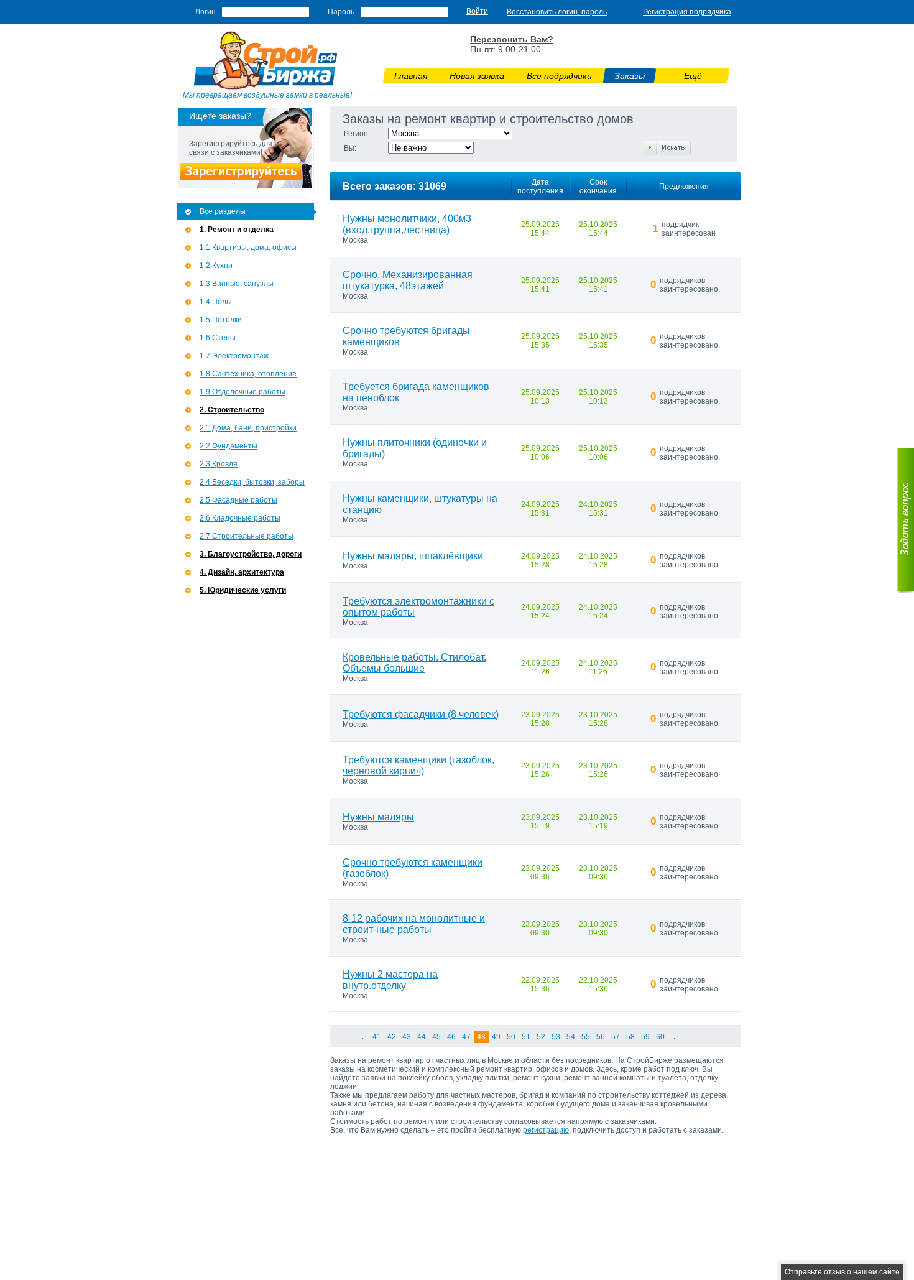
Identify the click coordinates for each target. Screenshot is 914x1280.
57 (615, 1036)
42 (391, 1036)
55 (585, 1036)
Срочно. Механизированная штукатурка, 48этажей (408, 280)
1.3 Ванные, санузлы (237, 283)
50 (511, 1036)
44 (421, 1036)
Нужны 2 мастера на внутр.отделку (390, 980)
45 (436, 1036)
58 (630, 1036)
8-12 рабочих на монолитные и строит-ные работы (414, 924)
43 (406, 1036)
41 (376, 1036)
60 (660, 1036)
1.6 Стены (218, 337)
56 (600, 1036)
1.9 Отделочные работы (242, 391)
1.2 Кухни (216, 265)
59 (645, 1036)
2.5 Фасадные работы (238, 500)
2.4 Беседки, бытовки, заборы (252, 482)
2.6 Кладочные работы (240, 518)
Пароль (341, 11)
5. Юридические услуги (243, 590)
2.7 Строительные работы (246, 536)
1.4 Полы (216, 301)
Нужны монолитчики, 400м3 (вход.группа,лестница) (407, 224)
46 (451, 1036)
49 (496, 1036)
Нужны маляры (378, 817)
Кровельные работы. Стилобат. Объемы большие (414, 663)
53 (556, 1036)
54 (570, 1036)
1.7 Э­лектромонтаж (234, 355)
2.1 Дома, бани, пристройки (248, 428)
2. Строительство (232, 410)
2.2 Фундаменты (228, 446)
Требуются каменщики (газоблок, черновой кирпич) (418, 765)
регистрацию (546, 1130)
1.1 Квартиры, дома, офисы (248, 247)
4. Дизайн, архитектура (242, 572)
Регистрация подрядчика (687, 11)
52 (541, 1036)
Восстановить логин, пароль (557, 11)
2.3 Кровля (219, 464)
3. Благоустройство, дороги (251, 554)
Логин (205, 11)
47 (466, 1036)
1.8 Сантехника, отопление (248, 373)
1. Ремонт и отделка (237, 229)
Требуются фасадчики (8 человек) (421, 714)
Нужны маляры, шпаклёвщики (413, 555)
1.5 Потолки (221, 319)
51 (526, 1036)
